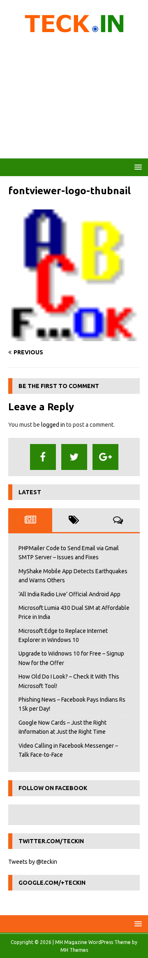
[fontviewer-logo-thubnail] (74, 336)
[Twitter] (74, 457)
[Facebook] (43, 457)
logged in (53, 424)
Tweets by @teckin (32, 861)
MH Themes (74, 950)
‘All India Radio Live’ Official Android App (69, 594)
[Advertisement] (74, 98)
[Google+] (105, 457)
